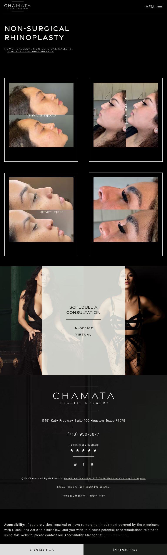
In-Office (83, 328)
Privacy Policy (97, 495)
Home (8, 48)
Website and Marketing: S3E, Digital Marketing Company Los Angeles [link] (105, 478)
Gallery (23, 48)
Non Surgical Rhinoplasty (30, 51)
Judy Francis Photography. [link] (94, 486)
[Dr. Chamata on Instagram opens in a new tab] (75, 464)
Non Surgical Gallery (52, 48)
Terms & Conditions (74, 495)
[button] (160, 6)
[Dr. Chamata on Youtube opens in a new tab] (92, 464)
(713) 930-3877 (116, 535)
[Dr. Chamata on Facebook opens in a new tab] (83, 464)
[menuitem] (75, 464)
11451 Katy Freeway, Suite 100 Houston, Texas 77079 (83, 420)
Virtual (83, 334)
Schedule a (83, 310)
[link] (83, 434)
